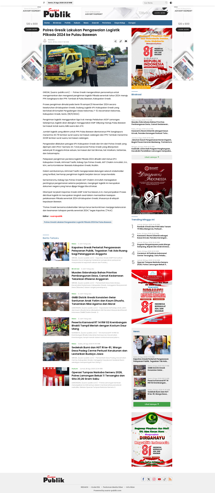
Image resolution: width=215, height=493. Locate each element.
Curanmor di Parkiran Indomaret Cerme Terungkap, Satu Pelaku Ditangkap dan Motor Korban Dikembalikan (152, 254)
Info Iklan (130, 487)
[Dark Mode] (171, 3)
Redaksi (51, 40)
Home (47, 23)
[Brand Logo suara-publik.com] (57, 13)
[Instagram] (154, 479)
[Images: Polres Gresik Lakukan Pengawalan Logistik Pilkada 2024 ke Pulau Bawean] (85, 65)
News (86, 23)
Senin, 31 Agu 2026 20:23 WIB (60, 2)
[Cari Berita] (166, 3)
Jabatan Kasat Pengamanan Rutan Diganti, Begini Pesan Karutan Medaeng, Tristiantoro (152, 141)
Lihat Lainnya (151, 157)
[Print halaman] (126, 41)
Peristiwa (106, 23)
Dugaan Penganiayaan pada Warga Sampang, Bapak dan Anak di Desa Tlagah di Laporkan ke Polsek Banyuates (153, 245)
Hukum (77, 23)
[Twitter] (149, 479)
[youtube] (159, 479)
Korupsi (132, 23)
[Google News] (165, 479)
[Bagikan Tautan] (115, 41)
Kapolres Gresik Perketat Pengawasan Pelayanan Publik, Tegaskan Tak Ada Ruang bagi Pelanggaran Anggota (99, 251)
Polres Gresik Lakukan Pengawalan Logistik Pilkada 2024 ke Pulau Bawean (77, 222)
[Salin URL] (121, 41)
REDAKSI (84, 487)
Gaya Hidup (119, 23)
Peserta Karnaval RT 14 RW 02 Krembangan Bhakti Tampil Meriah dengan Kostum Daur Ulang (99, 326)
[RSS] (170, 479)
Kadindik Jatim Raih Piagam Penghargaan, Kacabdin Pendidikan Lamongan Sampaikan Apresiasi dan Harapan (152, 150)
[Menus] (44, 3)
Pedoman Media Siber (113, 487)
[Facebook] (143, 479)
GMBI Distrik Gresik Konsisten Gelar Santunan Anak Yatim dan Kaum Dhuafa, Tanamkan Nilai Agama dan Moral (98, 301)
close (39, 7)
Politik (67, 23)
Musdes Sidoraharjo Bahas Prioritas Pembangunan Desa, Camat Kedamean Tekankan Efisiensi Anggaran (97, 276)
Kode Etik (95, 487)
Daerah (95, 23)
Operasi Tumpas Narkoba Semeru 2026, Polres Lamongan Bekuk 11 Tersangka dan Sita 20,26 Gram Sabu (98, 376)
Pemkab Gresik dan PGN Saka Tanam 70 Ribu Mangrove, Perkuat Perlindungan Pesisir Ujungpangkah (154, 227)
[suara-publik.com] (54, 479)
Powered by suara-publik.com (107, 490)
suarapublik (56, 216)
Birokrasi (57, 23)
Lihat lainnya (151, 404)
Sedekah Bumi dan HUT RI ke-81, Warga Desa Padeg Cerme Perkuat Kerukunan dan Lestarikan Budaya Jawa (99, 351)
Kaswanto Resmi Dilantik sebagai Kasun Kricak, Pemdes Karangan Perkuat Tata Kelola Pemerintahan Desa (150, 132)
